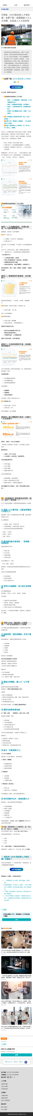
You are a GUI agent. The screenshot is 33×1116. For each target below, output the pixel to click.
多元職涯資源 (4, 1089)
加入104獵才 (4, 1109)
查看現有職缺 (4, 1084)
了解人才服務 (4, 1086)
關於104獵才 (4, 1107)
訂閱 (16, 1055)
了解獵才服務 (4, 1095)
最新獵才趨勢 (4, 1098)
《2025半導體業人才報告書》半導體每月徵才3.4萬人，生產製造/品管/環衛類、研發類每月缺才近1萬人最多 (18, 898)
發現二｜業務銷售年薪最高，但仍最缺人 (18, 104)
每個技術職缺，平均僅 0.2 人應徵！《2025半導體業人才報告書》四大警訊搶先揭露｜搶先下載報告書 (17, 887)
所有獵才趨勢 (5, 9)
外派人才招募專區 (5, 1100)
